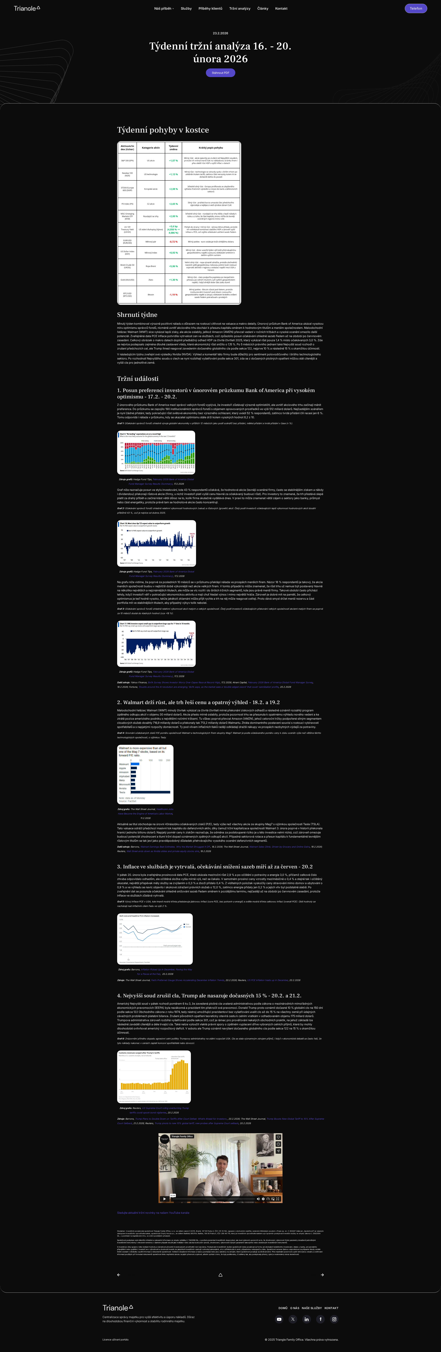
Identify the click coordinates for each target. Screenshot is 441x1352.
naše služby (312, 1308)
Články (262, 8)
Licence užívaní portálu (115, 1339)
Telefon (416, 8)
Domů (283, 1308)
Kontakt (281, 8)
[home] (27, 8)
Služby (186, 8)
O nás (294, 1308)
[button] (164, 8)
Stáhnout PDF (220, 72)
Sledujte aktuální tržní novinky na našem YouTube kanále (153, 1212)
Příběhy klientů (210, 8)
